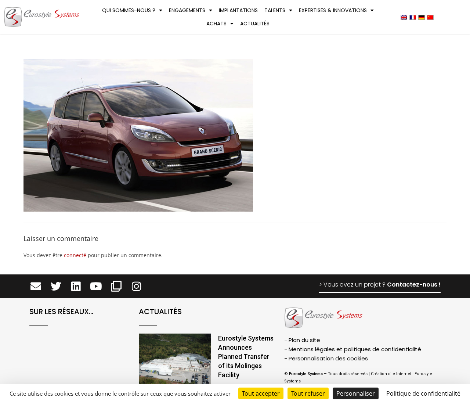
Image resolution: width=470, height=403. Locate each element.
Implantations (238, 10)
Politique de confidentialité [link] (423, 393)
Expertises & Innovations (333, 10)
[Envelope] (35, 286)
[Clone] (116, 286)
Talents (274, 10)
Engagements (187, 10)
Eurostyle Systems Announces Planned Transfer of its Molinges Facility (246, 356)
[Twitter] (56, 286)
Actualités (255, 23)
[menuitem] (404, 17)
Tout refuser (308, 393)
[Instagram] (136, 286)
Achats (216, 23)
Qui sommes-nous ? (128, 10)
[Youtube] (96, 286)
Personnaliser (355, 393)
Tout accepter (261, 393)
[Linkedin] (76, 286)
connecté (75, 255)
